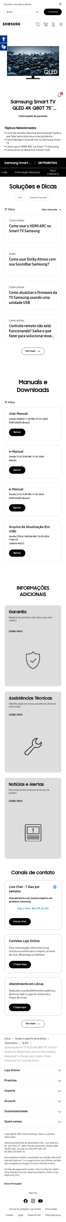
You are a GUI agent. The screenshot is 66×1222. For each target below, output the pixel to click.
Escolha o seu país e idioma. (18, 4)
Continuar (53, 11)
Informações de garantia (33, 116)
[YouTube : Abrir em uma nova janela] (40, 1201)
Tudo (20, 197)
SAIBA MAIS (16, 631)
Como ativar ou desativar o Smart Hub (28, 150)
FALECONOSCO (53, 172)
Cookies (9, 1215)
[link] (59, 95)
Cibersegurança (53, 1215)
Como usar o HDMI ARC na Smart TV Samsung (32, 146)
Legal (20, 1215)
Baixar (17, 432)
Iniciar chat (19, 921)
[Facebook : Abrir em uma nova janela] (25, 1201)
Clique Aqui (20, 964)
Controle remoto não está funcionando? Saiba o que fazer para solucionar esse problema (33, 134)
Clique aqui (19, 1007)
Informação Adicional (27, 172)
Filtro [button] (11, 209)
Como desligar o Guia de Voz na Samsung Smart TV (33, 141)
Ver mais (31, 1023)
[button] (33, 228)
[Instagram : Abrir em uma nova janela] (33, 1201)
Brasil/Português (13, 1183)
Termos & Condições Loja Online (25, 1209)
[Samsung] (10, 24)
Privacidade (51, 1209)
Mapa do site (34, 1215)
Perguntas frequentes (38, 197)
